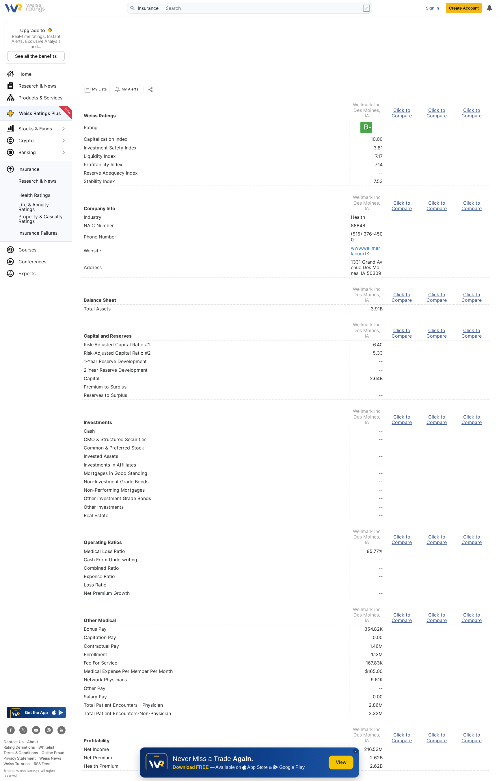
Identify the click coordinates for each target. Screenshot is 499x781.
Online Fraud (53, 753)
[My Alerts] (489, 8)
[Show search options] (367, 8)
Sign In (432, 7)
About (32, 742)
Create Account (464, 7)
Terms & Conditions (20, 753)
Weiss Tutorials (16, 764)
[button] (95, 89)
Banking (27, 152)
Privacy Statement (19, 758)
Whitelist (46, 747)
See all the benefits (36, 56)
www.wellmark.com (365, 250)
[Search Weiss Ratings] (132, 8)
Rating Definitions (19, 747)
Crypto (26, 140)
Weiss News (50, 758)
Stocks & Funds (35, 128)
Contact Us (13, 742)
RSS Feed (42, 764)
